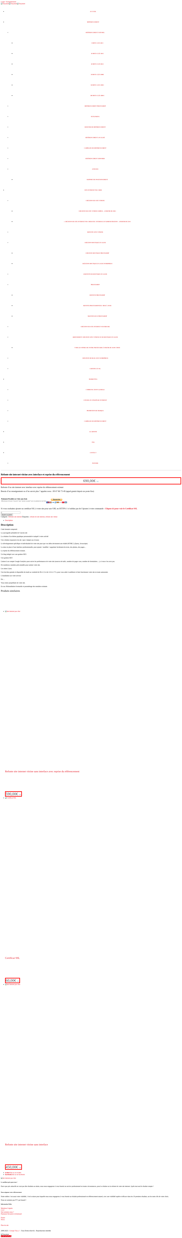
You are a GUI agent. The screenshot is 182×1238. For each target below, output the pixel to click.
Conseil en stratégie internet (95, 400)
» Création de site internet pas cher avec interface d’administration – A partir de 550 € (97, 221)
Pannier (95, 463)
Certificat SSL (95, 368)
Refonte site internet (15, 517)
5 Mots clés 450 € (97, 43)
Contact (93, 452)
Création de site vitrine (95, 200)
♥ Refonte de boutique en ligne (95, 274)
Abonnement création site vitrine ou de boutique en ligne (95, 337)
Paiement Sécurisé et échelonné (11, 1214)
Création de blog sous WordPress (95, 358)
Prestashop (95, 284)
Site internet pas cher (93, 190)
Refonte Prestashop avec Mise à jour (97, 305)
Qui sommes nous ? (7, 1212)
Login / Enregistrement (8, 2)
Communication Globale (95, 389)
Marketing (93, 379)
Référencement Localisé (95, 137)
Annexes (95, 169)
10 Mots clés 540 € (97, 53)
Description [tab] (9, 520)
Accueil (93, 11)
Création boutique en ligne (95, 242)
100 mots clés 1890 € (97, 95)
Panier (3, 1218)
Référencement (93, 22)
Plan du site (5, 1225)
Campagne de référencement (95, 148)
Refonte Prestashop (97, 295)
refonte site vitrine (51, 517)
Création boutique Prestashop (97, 253)
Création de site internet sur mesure (95, 326)
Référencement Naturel (95, 32)
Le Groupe (93, 431)
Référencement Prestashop (95, 106)
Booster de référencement (95, 127)
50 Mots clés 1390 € (97, 85)
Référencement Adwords (95, 158)
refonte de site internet (37, 517)
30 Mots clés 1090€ (97, 74)
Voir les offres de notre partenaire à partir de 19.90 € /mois (97, 347)
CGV (3, 1210)
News (3, 1219)
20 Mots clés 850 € (97, 64)
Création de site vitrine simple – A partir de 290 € (97, 211)
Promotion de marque (95, 410)
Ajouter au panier (7, 515)
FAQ (93, 442)
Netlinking (95, 116)
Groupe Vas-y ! (14, 1231)
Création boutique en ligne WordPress (97, 263)
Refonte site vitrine (95, 232)
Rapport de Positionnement (97, 179)
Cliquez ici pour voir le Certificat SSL (121, 508)
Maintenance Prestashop (97, 316)
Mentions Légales (7, 1208)
